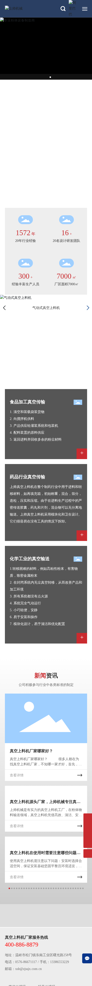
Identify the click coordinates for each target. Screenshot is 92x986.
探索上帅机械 (22, 117)
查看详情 (17, 775)
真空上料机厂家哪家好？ (31, 751)
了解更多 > (14, 378)
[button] (45, 77)
